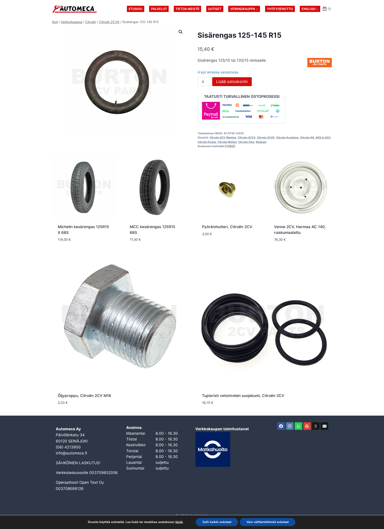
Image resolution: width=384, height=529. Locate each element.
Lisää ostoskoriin (232, 81)
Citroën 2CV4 (246, 137)
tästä (179, 522)
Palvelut (159, 9)
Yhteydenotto (280, 9)
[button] (181, 32)
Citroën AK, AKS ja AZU (315, 137)
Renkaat (261, 142)
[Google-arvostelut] (307, 426)
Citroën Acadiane (287, 137)
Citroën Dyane (207, 142)
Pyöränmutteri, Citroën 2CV (227, 227)
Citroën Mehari (227, 142)
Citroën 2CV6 (265, 137)
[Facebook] (281, 426)
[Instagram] (290, 426)
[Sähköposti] (324, 426)
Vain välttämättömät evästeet (267, 522)
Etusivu (135, 9)
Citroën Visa (246, 142)
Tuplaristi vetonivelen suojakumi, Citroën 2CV (243, 395)
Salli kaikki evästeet (216, 522)
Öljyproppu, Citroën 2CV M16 (84, 395)
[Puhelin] (316, 426)
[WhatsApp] (298, 426)
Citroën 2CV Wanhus (223, 137)
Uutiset (214, 9)
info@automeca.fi (71, 453)
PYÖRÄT (230, 146)
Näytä (207, 247)
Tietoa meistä (187, 9)
